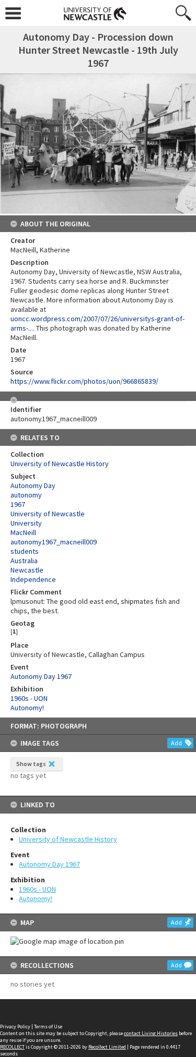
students (24, 551)
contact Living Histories (151, 1033)
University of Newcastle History (68, 839)
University (26, 523)
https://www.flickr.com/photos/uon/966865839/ (84, 381)
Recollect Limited (107, 1046)
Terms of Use (48, 1026)
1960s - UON (37, 889)
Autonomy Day (32, 485)
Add (176, 743)
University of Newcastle (47, 513)
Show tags (31, 764)
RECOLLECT (12, 1046)
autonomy (26, 495)
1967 (17, 504)
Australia (24, 560)
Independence (33, 579)
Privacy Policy (15, 1026)
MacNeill (23, 532)
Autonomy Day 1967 (49, 864)
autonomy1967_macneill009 (53, 541)
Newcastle (26, 570)
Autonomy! (35, 898)
